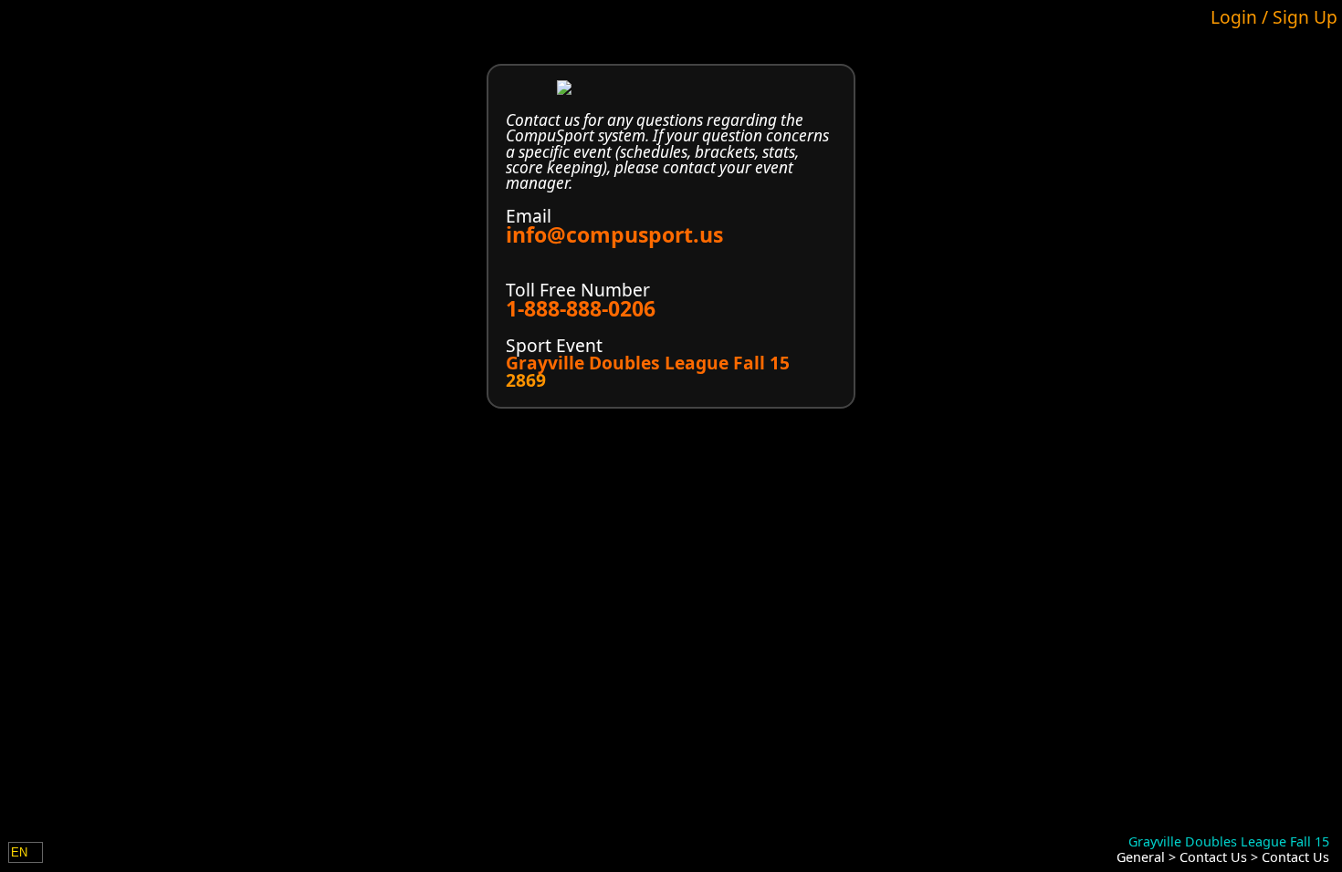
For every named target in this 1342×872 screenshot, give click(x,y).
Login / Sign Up (1274, 17)
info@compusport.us (614, 234)
